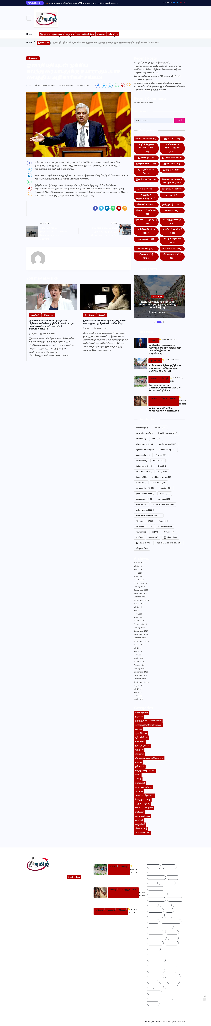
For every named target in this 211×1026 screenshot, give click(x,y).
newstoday (159, 483)
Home (29, 34)
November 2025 (141, 593)
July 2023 (138, 689)
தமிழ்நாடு (171, 204)
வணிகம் (145, 249)
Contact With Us (76, 871)
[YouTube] (180, 3)
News (141, 483)
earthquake (143, 455)
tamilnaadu (144, 526)
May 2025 (138, 614)
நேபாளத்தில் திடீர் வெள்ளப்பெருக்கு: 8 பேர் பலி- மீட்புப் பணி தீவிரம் (157, 78)
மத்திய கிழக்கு (146, 231)
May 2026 (138, 573)
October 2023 (140, 679)
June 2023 (138, 692)
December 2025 (141, 590)
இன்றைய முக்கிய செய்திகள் (172, 181)
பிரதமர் (142, 548)
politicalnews (145, 494)
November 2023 (141, 675)
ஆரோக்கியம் (146, 164)
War (153, 537)
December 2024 (141, 631)
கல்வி (172, 195)
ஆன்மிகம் (171, 164)
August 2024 (139, 645)
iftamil (141, 461)
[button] (155, 322)
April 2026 (138, 576)
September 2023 (141, 682)
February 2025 (140, 624)
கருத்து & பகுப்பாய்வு (145, 197)
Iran (162, 466)
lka (162, 472)
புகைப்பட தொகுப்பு (146, 222)
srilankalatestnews (163, 504)
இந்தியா (45, 34)
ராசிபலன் (145, 239)
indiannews (144, 466)
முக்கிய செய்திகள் (172, 231)
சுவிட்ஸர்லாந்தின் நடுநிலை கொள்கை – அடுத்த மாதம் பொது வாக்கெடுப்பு (157, 71)
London (141, 477)
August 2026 (139, 563)
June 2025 (138, 611)
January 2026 (139, 587)
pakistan (165, 488)
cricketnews (167, 444)
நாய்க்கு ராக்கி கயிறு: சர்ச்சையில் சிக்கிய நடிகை (157, 83)
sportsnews (144, 499)
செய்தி (145, 204)
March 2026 (139, 580)
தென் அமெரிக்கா (146, 212)
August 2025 (139, 604)
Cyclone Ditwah (145, 450)
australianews (144, 433)
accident (142, 428)
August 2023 (139, 686)
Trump (141, 532)
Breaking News (145, 139)
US (139, 537)
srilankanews (145, 510)
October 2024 (140, 638)
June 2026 (138, 570)
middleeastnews (161, 477)
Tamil (163, 521)
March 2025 (139, 621)
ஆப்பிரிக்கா (172, 158)
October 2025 (140, 597)
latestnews (144, 472)
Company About (75, 866)
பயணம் (171, 211)
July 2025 (138, 607)
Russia (164, 494)
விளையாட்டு (146, 256)
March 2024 (139, 662)
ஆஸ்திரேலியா (146, 172)
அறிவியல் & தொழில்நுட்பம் (172, 148)
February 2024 (140, 665)
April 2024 (138, 658)
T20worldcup (144, 521)
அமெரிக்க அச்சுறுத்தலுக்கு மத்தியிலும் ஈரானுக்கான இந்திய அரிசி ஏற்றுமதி (113, 920)
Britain (141, 439)
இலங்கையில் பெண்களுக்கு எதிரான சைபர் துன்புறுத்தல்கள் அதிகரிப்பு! (104, 322)
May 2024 (138, 655)
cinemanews (144, 444)
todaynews (165, 526)
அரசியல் (172, 139)
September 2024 (141, 641)
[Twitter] (176, 3)
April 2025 (138, 617)
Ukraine (169, 532)
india (158, 461)
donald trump (167, 450)
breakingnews (167, 433)
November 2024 (141, 634)
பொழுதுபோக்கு (172, 222)
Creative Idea (74, 877)
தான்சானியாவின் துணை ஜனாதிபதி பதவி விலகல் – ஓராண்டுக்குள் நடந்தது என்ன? (159, 88)
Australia (159, 428)
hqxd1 (34, 334)
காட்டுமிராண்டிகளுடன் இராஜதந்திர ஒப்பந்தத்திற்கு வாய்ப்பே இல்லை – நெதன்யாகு (157, 64)
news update (145, 488)
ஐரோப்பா (112, 34)
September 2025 (141, 600)
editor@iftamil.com (37, 887)
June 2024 (138, 651)
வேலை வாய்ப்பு (172, 256)
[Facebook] (173, 3)
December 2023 (141, 672)
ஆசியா (70, 34)
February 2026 (140, 583)
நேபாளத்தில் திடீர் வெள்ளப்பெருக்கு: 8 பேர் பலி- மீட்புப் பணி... (88, 3)
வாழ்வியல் (171, 249)
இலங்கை (58, 34)
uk (155, 532)
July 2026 (138, 566)
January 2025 (139, 628)
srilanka (141, 504)
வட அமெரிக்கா (86, 34)
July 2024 (138, 648)
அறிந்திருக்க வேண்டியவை (146, 148)
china (156, 439)
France (161, 455)
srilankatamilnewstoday (148, 515)
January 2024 (139, 669)
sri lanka (164, 499)
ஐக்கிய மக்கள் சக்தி (169, 543)
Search (179, 120)
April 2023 (138, 699)
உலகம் (101, 34)
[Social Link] (183, 3)
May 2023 (138, 696)
